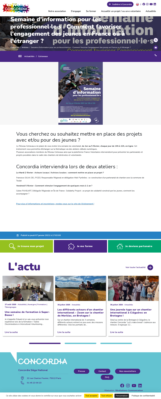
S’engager (76, 11)
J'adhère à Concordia (122, 4)
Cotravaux (43, 56)
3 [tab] (116, 343)
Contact (102, 371)
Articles (25, 47)
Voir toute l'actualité (136, 267)
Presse (81, 371)
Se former (91, 11)
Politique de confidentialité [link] (143, 395)
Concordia (14, 47)
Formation (41, 304)
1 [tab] (45, 343)
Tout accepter (91, 395)
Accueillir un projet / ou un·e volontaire (121, 11)
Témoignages (10, 307)
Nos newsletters (127, 371)
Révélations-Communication (129, 390)
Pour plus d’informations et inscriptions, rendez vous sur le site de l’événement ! (55, 203)
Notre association (57, 11)
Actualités (151, 11)
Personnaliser (122, 395)
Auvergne (32, 304)
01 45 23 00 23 (34, 382)
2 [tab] (80, 343)
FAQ (107, 377)
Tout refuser (106, 395)
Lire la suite (11, 332)
